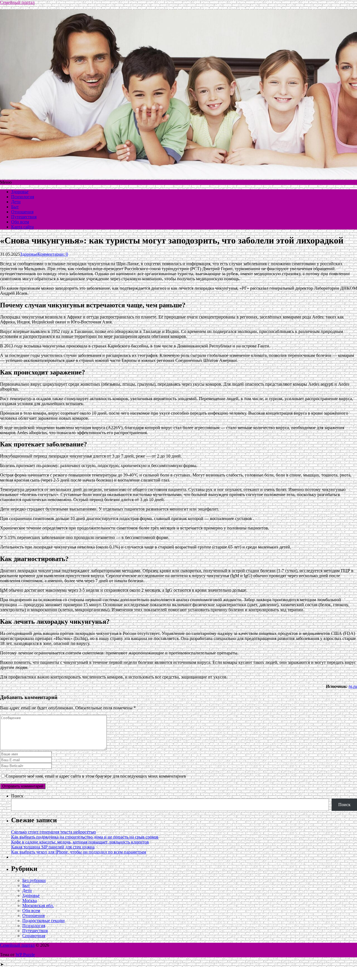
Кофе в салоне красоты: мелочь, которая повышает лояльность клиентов (80, 842)
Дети (16, 201)
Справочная (33, 935)
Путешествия (24, 216)
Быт (15, 206)
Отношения (22, 211)
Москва (29, 900)
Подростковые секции (43, 920)
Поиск (17, 796)
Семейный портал (17, 2)
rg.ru (353, 686)
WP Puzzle (25, 954)
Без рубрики (34, 880)
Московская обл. (38, 905)
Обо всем (20, 221)
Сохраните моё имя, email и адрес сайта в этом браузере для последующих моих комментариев (96, 776)
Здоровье (19, 191)
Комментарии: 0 (52, 254)
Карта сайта (22, 226)
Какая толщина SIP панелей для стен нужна (53, 847)
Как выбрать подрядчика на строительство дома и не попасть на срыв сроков (84, 837)
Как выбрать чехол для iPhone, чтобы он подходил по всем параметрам (78, 852)
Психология (22, 196)
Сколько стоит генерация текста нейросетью (53, 832)
